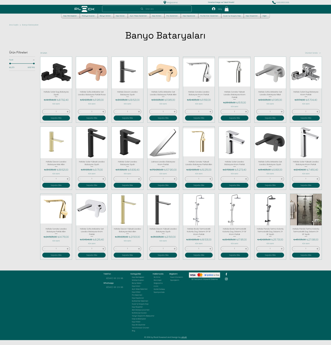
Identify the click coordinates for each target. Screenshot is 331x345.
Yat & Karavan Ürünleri (140, 328)
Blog (133, 331)
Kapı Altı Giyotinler (138, 325)
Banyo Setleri (136, 283)
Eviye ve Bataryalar (139, 319)
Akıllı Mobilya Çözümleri (140, 310)
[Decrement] (44, 111)
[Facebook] (226, 274)
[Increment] (67, 111)
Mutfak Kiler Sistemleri (140, 301)
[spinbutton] (56, 111)
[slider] (10, 63)
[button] (226, 8)
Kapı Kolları (136, 286)
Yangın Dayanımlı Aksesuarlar (141, 316)
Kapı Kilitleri (136, 292)
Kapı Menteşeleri (138, 277)
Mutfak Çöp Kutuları (139, 313)
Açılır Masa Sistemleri (140, 289)
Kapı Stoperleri (137, 307)
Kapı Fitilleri (136, 322)
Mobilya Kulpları (138, 280)
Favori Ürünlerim (176, 277)
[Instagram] (226, 279)
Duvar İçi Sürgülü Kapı (140, 304)
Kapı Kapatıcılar (138, 298)
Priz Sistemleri (137, 295)
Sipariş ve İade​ (159, 292)
